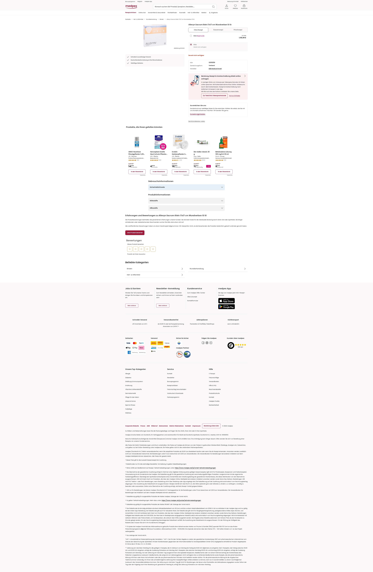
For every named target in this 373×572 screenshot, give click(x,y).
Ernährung (128, 385)
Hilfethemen (244, 1)
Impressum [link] (196, 426)
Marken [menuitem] (203, 13)
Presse (142, 426)
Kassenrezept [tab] (218, 30)
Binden (162, 19)
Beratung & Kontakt (232, 1)
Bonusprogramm (173, 381)
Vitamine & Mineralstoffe (133, 389)
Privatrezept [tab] (238, 30)
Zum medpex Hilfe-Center (196, 293)
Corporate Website (132, 426)
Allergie (127, 374)
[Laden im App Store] (232, 300)
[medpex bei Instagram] (207, 342)
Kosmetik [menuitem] (182, 13)
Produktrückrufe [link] (214, 393)
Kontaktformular (192, 301)
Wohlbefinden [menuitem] (172, 13)
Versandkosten (214, 381)
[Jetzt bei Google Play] (232, 306)
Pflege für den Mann (132, 397)
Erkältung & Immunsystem (134, 381)
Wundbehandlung (151, 19)
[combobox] (185, 6)
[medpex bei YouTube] (210, 342)
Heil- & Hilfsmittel (138, 19)
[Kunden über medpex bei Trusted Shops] (237, 345)
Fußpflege (128, 409)
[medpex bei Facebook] (203, 342)
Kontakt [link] (211, 397)
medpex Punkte (214, 401)
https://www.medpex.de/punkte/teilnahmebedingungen (181, 500)
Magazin (139, 1)
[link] (179, 354)
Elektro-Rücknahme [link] (176, 426)
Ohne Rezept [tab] (198, 30)
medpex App (148, 1)
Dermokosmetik (130, 393)
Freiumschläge (214, 378)
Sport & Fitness (130, 405)
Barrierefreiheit (214, 405)
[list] (155, 35)
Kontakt (169, 374)
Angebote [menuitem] (214, 13)
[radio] (191, 36)
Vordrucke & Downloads (175, 393)
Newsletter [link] (170, 378)
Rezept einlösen (172, 385)
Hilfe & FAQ (212, 385)
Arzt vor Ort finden (234, 95)
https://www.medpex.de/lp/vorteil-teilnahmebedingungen (195, 468)
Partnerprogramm (173, 397)
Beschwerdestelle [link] (215, 389)
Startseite (128, 19)
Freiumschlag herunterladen (176, 389)
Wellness (128, 413)
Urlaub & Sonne (130, 401)
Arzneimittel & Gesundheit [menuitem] (156, 13)
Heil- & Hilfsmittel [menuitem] (193, 13)
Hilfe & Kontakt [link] (192, 297)
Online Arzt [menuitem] (142, 13)
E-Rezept (212, 374)
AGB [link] (148, 426)
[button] (214, 95)
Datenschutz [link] (163, 426)
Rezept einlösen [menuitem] (130, 12)
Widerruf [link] (154, 426)
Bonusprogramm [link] (130, 1)
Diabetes (128, 378)
